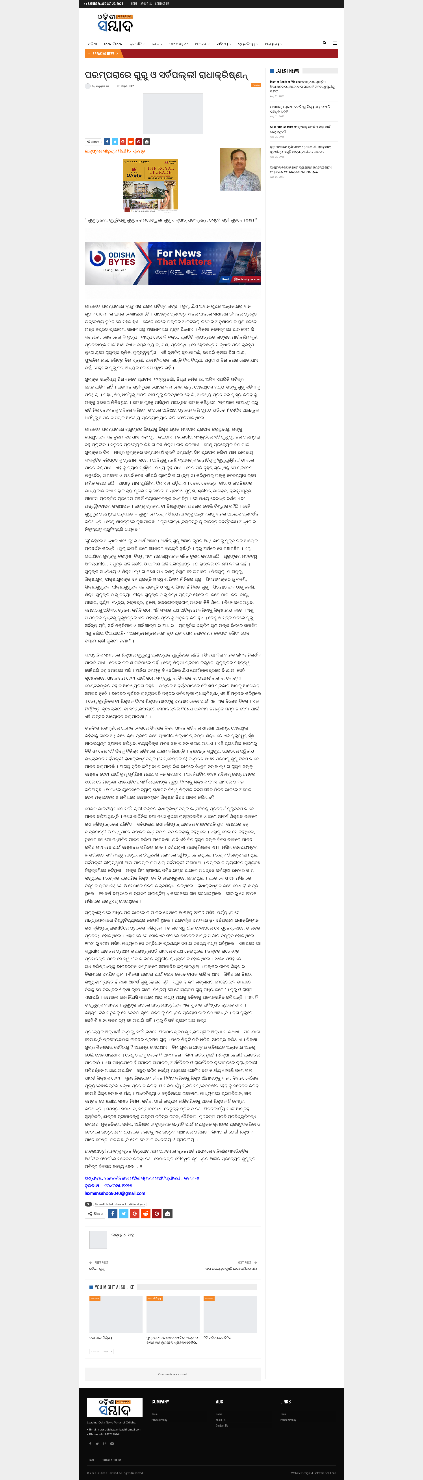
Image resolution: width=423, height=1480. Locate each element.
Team (155, 1414)
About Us (146, 3)
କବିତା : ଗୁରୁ (96, 1268)
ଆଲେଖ (201, 43)
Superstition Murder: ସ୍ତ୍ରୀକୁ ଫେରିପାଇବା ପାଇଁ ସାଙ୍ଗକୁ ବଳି (300, 129)
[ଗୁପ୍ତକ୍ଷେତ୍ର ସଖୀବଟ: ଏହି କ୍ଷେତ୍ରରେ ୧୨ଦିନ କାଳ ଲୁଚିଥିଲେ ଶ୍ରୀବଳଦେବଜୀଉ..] (173, 1314)
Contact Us (162, 3)
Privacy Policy (159, 1420)
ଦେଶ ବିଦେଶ (113, 43)
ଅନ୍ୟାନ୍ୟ (272, 43)
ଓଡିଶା (92, 43)
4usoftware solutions (323, 1473)
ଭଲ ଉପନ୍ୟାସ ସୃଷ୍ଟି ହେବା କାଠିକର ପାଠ (231, 1268)
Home (134, 3)
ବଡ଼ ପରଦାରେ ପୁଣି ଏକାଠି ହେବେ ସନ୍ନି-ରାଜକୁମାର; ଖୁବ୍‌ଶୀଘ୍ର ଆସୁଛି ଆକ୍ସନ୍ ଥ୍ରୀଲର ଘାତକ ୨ (300, 149)
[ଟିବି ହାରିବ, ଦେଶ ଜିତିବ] (230, 1314)
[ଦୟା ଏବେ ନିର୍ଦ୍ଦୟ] (116, 1314)
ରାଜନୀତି (136, 43)
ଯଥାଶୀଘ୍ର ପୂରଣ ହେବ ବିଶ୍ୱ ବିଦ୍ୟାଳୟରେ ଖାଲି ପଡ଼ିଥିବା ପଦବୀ (300, 109)
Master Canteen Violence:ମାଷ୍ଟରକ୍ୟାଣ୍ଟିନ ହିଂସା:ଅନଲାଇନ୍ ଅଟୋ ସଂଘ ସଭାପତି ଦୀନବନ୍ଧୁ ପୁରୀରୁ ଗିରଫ (302, 86)
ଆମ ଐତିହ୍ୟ (154, 1298)
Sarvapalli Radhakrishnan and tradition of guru (120, 1204)
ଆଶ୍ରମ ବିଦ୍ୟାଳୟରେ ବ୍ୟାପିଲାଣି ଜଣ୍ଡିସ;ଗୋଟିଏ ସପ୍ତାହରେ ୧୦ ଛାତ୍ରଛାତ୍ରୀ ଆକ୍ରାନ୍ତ (301, 169)
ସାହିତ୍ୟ (222, 43)
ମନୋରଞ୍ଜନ (178, 43)
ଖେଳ (155, 43)
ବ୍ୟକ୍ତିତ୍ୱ (246, 43)
